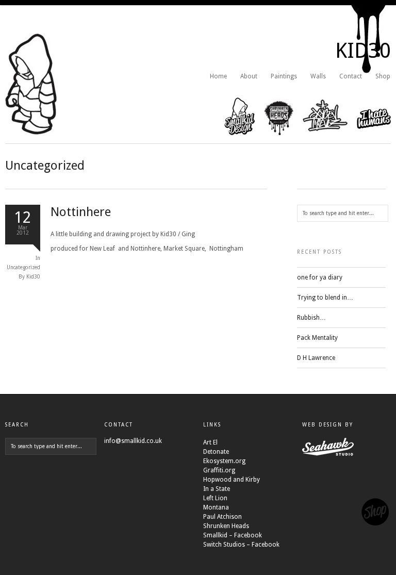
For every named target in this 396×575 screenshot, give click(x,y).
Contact (350, 76)
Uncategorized (23, 267)
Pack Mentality (317, 337)
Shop (382, 76)
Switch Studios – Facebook (241, 544)
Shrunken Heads (226, 526)
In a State (216, 488)
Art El (210, 442)
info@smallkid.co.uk (133, 441)
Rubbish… (311, 317)
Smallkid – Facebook (232, 535)
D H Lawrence (316, 358)
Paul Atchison (222, 516)
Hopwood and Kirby (231, 479)
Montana (216, 507)
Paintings (284, 76)
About (248, 76)
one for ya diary (319, 277)
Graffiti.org (219, 470)
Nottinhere (81, 212)
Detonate (216, 451)
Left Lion (215, 498)
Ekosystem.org (224, 461)
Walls (318, 76)
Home (218, 76)
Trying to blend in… (325, 297)
